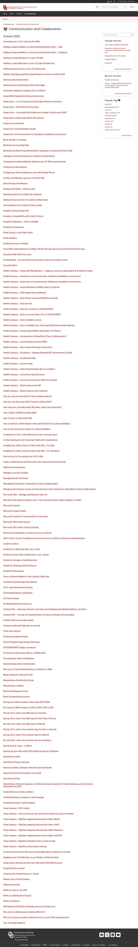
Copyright (86, 945)
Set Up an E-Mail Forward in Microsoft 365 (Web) (26, 702)
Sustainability (35, 945)
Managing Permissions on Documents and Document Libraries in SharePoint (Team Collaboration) (49, 489)
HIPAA (45, 945)
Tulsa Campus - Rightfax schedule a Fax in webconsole (29, 841)
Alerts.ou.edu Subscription (16, 79)
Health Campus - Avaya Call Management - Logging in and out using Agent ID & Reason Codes (48, 270)
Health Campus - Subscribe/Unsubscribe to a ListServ (29, 369)
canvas (107, 127)
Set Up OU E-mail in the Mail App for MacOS (24, 723)
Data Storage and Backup (15, 183)
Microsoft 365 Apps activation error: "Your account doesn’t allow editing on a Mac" (42, 500)
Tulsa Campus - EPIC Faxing (16, 808)
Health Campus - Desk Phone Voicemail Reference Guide (30, 298)
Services (19, 14)
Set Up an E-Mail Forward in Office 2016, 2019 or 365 (28, 707)
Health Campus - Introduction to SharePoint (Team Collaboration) (34, 336)
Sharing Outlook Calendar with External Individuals (27, 767)
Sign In (132, 7)
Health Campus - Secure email (18, 363)
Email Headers (10, 238)
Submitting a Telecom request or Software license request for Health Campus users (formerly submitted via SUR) (48, 785)
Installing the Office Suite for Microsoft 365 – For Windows (31, 450)
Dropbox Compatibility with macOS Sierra (23, 216)
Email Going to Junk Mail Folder (18, 232)
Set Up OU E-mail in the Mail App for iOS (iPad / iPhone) (29, 718)
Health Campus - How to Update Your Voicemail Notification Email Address (39, 325)
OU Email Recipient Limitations (17, 592)
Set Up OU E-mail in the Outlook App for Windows (27, 740)
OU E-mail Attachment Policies (18, 587)
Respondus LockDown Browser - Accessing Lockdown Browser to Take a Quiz (118, 50)
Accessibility (24, 945)
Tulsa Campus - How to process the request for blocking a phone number (38, 813)
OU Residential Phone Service (17, 603)
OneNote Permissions (13, 571)
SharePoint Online (11, 756)
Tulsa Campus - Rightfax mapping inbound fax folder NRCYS (31, 819)
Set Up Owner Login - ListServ (17, 745)
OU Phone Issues (11, 598)
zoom (107, 110)
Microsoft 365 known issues (16, 521)
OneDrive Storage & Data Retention (20, 560)
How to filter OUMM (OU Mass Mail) (20, 412)
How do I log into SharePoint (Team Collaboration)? (27, 396)
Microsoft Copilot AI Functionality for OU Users (25, 516)
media (107, 124)
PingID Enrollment (110, 59)
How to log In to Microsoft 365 (17, 418)
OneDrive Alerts (11, 543)
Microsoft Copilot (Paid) (14, 511)
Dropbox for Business (13, 227)
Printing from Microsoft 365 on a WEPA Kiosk (24, 652)
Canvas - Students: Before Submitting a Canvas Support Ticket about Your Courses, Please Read (118, 85)
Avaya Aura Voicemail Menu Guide (19, 128)
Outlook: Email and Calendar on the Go (21, 625)
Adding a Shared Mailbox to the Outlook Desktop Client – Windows (35, 52)
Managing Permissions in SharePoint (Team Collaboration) (30, 483)
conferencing (109, 115)
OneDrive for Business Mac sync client (21, 549)
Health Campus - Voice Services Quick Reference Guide (30, 380)
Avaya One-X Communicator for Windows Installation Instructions (34, 134)
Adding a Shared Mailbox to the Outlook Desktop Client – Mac (33, 46)
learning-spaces (110, 107)
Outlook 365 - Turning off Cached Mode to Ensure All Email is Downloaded (38, 614)
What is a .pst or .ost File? (15, 890)
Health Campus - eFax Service (17, 303)
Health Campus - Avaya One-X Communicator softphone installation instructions (42, 276)
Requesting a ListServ (13, 685)
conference (108, 118)
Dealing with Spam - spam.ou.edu (19, 188)
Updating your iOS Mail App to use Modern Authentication (31, 857)
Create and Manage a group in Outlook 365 (23, 178)
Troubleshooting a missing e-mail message (23, 797)
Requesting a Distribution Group (18, 680)
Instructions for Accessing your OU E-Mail (23, 456)
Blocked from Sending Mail (16, 145)
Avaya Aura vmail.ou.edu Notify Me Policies (23, 117)
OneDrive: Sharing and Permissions (19, 565)
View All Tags (126, 135)
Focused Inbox (10, 265)
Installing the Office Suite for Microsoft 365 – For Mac (29, 445)
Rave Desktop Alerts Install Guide (19, 663)
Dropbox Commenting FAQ (16, 210)
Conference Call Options (15, 167)
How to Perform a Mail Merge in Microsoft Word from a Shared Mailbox (36, 423)
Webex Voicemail (11, 884)
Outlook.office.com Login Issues (18, 620)
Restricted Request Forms (15, 691)
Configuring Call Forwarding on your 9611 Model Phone (29, 172)
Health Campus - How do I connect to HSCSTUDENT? (28, 309)
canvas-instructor (111, 130)
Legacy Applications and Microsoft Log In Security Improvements (34, 461)
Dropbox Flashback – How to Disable (20, 221)
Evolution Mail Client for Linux (17, 254)
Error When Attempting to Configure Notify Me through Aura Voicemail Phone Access (44, 248)
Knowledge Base (30, 14)
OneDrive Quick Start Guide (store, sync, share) (26, 554)
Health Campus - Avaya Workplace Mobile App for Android (31, 287)
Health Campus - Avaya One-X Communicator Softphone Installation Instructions (42, 281)
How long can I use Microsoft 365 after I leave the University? (32, 407)
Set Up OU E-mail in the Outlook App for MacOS (26, 734)
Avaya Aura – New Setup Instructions (21, 107)
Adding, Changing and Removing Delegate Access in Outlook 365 (34, 74)
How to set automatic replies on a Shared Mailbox (27, 429)
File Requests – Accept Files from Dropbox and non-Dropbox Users (35, 259)
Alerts (12, 14)
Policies (65, 945)
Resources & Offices (99, 945)
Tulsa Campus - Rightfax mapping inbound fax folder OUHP (31, 824)
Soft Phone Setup (11, 778)
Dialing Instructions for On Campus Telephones (25, 199)
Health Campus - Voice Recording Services (23, 374)
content (107, 121)
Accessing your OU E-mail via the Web (21, 41)
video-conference (111, 113)
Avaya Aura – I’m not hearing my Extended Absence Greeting (32, 101)
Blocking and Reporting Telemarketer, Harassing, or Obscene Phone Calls (37, 150)
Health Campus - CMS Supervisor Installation (24, 292)
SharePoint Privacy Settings (16, 762)
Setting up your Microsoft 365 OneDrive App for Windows (31, 751)
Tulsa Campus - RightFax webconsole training (25, 846)
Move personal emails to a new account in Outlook (27, 532)
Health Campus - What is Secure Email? (22, 385)
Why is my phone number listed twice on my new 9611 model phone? (36, 917)
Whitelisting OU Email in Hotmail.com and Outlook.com (29, 906)
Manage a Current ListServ (16, 472)
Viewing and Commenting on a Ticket (21, 873)
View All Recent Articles (123, 93)
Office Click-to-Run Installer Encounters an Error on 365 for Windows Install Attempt (44, 538)
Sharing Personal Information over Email (22, 773)
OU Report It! (113, 945)
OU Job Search (55, 945)
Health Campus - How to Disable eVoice (22, 319)
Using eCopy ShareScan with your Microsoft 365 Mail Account (32, 862)
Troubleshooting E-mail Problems (19, 802)
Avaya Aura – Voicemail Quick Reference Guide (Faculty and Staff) (35, 112)
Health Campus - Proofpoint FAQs (19, 358)
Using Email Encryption (14, 868)
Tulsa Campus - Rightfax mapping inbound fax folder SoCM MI (32, 835)
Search (6, 19)
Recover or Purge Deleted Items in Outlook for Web (27, 669)
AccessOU (108, 63)
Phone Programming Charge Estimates (21, 642)
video (107, 104)
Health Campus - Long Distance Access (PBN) (25, 341)
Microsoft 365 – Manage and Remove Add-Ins (25, 494)
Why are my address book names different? (24, 912)
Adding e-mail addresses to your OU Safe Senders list (29, 63)
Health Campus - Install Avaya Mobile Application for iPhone (32, 330)
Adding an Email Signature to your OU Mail (23, 57)
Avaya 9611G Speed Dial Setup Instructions (23, 96)
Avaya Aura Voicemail (13, 123)
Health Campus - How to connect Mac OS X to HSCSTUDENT (32, 314)
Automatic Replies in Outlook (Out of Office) (24, 90)
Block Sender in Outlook (14, 139)
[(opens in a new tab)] (20, 7)
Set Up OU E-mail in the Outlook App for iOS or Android (29, 729)
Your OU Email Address (14, 922)
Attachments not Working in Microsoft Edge (24, 85)
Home (5, 14)
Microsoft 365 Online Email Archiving (21, 527)
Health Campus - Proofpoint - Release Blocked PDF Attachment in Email (37, 352)
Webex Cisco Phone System (16, 879)
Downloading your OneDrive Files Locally (22, 205)
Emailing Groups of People (15, 243)
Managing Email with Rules (15, 478)
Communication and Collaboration (27, 24)
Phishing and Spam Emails (15, 636)
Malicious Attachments (14, 467)
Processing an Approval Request (18, 658)
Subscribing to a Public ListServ (18, 791)
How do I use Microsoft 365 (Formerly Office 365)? (27, 401)
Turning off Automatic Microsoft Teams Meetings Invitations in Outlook (37, 851)
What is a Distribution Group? (17, 895)
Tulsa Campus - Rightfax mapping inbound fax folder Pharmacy (33, 830)
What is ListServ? (11, 901)
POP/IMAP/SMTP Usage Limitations (19, 647)
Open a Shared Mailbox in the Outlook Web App (26, 576)
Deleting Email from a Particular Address (22, 194)
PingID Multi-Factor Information (115, 56)
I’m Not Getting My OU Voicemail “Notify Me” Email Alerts (30, 440)
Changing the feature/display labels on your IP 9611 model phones (34, 161)
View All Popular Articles (122, 69)
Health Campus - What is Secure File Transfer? (25, 390)
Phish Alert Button (12, 631)
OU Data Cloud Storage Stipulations (20, 582)
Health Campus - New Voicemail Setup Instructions (27, 347)
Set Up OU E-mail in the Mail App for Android (24, 713)
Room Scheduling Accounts (16, 696)
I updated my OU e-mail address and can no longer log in (30, 434)
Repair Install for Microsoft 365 (18, 674)
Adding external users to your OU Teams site (24, 68)
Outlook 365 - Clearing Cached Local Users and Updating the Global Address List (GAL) (45, 609)
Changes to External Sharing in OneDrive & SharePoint (29, 156)
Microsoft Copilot (11, 505)
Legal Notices (75, 945)
